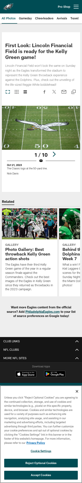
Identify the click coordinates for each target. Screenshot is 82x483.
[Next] (54, 154)
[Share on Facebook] (44, 93)
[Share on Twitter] (54, 93)
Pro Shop (64, 6)
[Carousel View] (8, 92)
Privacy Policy (35, 442)
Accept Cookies (41, 475)
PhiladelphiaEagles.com (42, 311)
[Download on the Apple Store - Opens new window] (26, 374)
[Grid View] (16, 92)
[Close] (77, 391)
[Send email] (64, 93)
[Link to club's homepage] (8, 5)
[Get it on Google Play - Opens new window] (55, 376)
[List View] (25, 92)
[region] (41, 434)
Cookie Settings (41, 451)
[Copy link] (73, 92)
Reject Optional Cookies (41, 463)
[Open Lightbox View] (41, 143)
